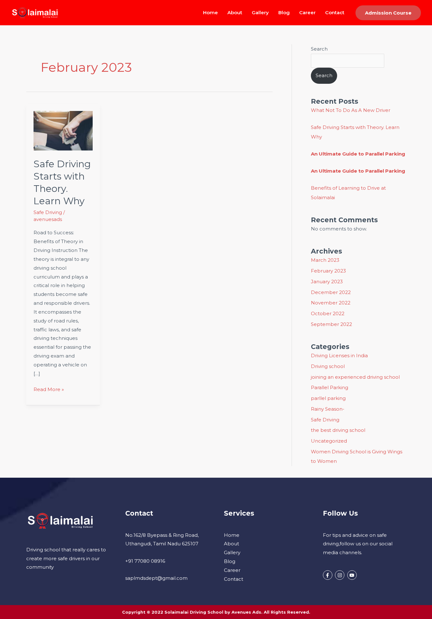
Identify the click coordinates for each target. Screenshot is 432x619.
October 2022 (327, 313)
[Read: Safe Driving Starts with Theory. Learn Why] (63, 130)
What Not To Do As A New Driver (350, 110)
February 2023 (328, 271)
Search (319, 49)
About (234, 12)
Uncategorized (329, 441)
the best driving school (338, 430)
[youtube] (352, 575)
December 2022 (331, 292)
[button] (388, 12)
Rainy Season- (327, 409)
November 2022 (330, 303)
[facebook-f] (328, 575)
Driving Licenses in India (339, 355)
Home (210, 12)
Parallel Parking (329, 387)
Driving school (328, 366)
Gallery (260, 12)
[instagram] (340, 575)
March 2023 (325, 260)
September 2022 (331, 324)
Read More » (49, 388)
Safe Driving (48, 212)
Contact (334, 12)
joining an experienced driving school (355, 377)
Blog (284, 12)
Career (307, 12)
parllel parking (328, 398)
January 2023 (327, 282)
